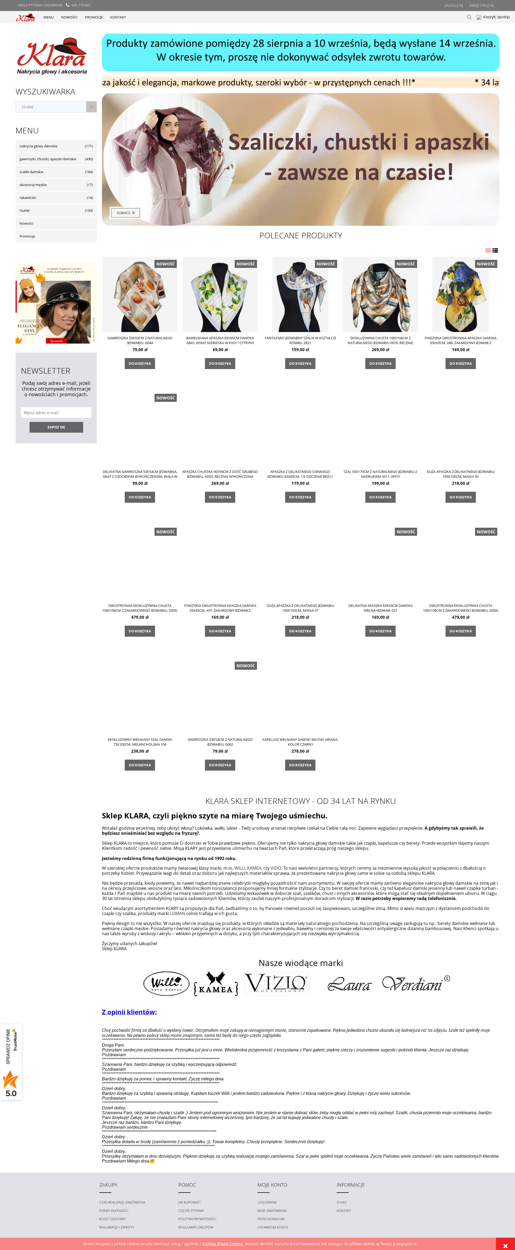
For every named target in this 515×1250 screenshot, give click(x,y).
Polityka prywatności (197, 1219)
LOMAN (177, 913)
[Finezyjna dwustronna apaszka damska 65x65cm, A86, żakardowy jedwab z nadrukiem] (460, 294)
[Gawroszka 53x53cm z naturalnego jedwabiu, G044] (140, 294)
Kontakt (344, 1210)
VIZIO (276, 868)
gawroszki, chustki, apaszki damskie (48, 158)
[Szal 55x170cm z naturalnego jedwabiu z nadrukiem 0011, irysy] (381, 428)
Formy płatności (113, 1210)
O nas (341, 1202)
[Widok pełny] (495, 250)
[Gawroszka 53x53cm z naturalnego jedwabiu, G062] (220, 696)
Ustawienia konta (273, 1227)
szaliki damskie (31, 171)
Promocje (27, 236)
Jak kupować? (189, 1202)
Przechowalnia (271, 1219)
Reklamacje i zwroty (116, 1227)
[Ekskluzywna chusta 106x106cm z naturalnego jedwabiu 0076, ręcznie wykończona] (381, 294)
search (469, 17)
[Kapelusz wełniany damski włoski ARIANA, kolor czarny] (300, 696)
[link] (301, 159)
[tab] (294, 84)
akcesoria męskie (33, 184)
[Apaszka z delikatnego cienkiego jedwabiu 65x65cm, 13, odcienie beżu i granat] (300, 428)
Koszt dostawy (112, 1219)
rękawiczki (28, 197)
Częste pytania (191, 1210)
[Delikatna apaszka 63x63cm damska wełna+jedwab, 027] (381, 562)
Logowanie (267, 1202)
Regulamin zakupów (195, 1227)
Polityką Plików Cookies (222, 1243)
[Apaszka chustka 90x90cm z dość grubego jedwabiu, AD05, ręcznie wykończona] (220, 428)
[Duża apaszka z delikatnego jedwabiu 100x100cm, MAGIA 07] (300, 562)
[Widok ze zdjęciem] (488, 250)
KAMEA (254, 868)
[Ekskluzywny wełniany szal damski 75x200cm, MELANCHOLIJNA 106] (140, 696)
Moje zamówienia (272, 1210)
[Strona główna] (26, 17)
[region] (301, 52)
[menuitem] (48, 17)
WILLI (239, 868)
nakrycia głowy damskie (38, 146)
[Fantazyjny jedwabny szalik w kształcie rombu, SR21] (300, 294)
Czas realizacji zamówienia (122, 1202)
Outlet (25, 210)
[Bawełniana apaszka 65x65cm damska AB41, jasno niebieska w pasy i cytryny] (220, 294)
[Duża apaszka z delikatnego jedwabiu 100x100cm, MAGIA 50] (460, 428)
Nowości (26, 223)
